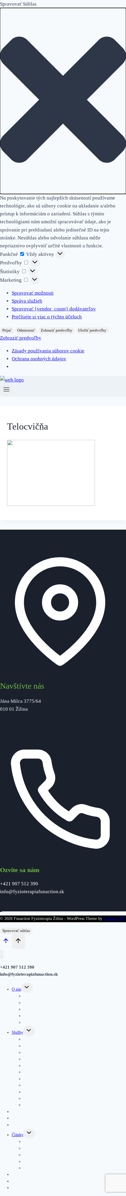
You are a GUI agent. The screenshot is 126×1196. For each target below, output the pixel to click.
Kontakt (18, 1187)
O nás (16, 989)
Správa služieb (27, 301)
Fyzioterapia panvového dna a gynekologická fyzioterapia (71, 1059)
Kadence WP (114, 918)
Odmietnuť (26, 330)
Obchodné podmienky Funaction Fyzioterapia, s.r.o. (66, 1009)
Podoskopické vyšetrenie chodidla (51, 1092)
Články (17, 1135)
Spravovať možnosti (33, 293)
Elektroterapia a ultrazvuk (45, 1105)
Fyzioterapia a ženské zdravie (47, 1168)
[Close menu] (1, 954)
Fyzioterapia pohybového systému (51, 1046)
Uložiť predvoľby (92, 330)
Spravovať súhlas (16, 930)
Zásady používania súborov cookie (48, 351)
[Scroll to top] (6, 942)
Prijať (6, 330)
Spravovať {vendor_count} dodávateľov (54, 309)
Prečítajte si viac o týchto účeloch (47, 317)
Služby (17, 1032)
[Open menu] (6, 390)
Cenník (17, 1125)
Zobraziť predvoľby (56, 330)
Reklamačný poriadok (41, 1022)
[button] (63, 101)
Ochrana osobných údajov (39, 358)
